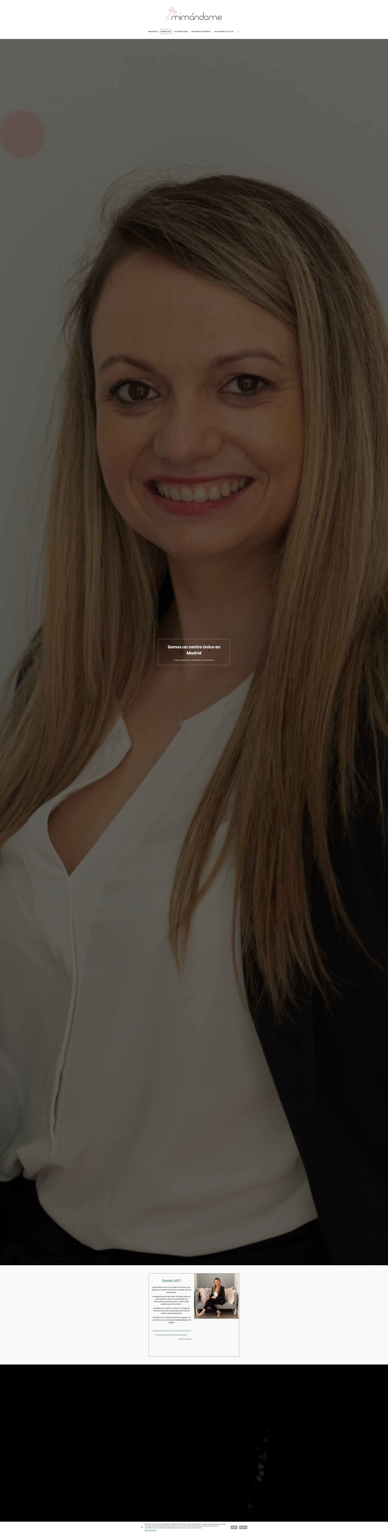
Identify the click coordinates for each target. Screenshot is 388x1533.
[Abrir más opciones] (238, 31)
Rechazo (243, 1527)
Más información (151, 1530)
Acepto (234, 1527)
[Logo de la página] (194, 15)
